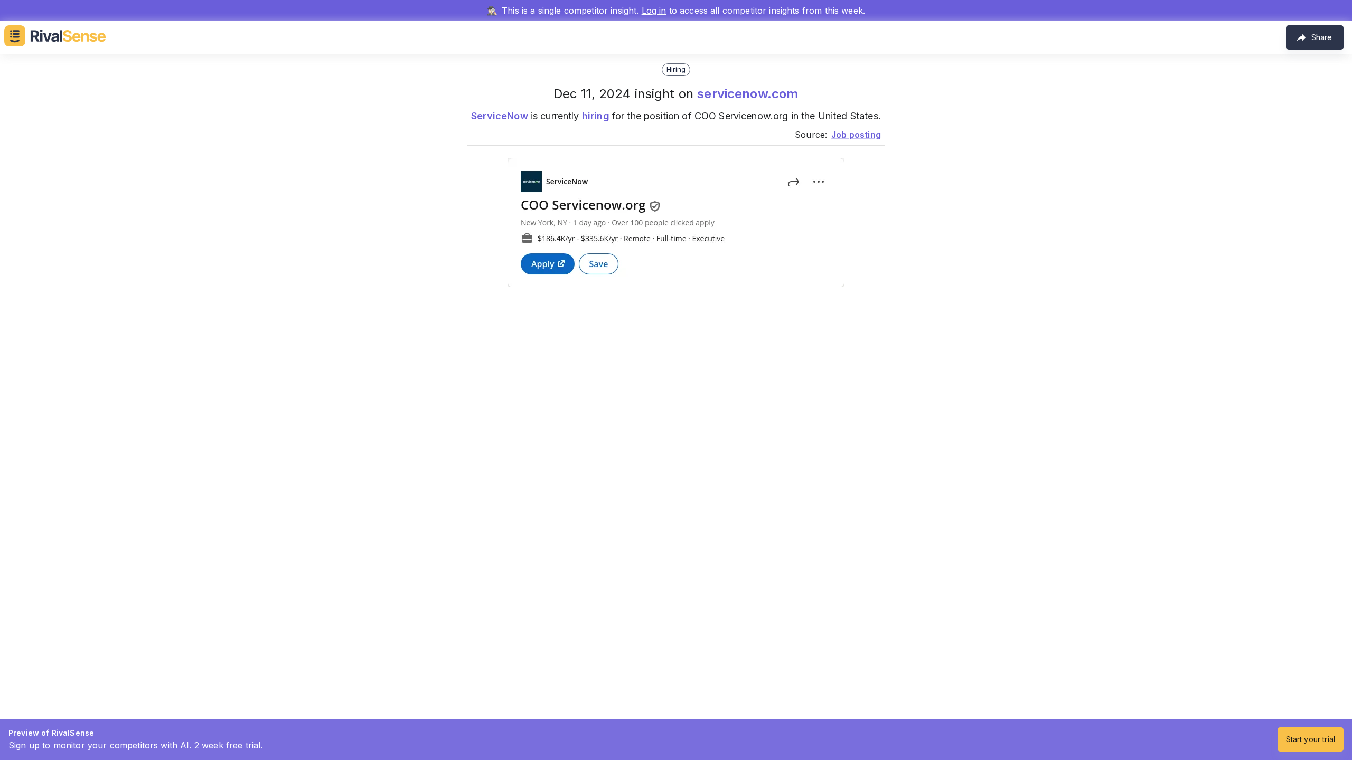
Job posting (856, 134)
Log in (654, 10)
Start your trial (1310, 739)
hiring (595, 115)
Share (1321, 37)
